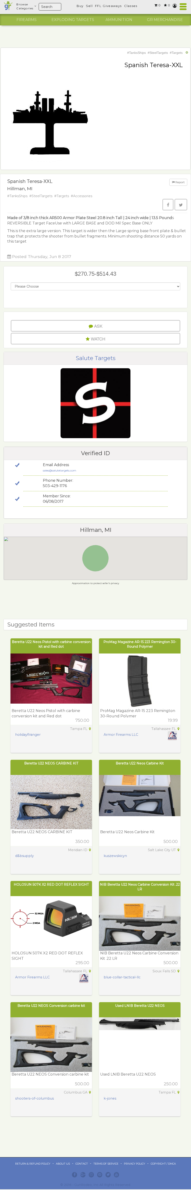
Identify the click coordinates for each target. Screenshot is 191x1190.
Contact (81, 1163)
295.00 (82, 962)
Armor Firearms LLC (121, 735)
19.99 (173, 720)
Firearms (27, 19)
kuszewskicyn (115, 856)
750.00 (82, 720)
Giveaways (112, 6)
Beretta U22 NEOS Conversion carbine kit (51, 1006)
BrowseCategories (24, 6)
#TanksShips (136, 53)
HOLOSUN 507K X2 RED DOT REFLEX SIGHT (51, 884)
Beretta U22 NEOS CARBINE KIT (51, 763)
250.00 (171, 1084)
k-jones (110, 1098)
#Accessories (81, 196)
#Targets (176, 53)
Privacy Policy (134, 1163)
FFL (98, 6)
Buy (80, 6)
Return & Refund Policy (32, 1163)
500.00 (171, 841)
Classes (130, 6)
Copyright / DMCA (163, 1163)
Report (180, 182)
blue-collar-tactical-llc (122, 977)
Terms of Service (105, 1163)
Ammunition (119, 19)
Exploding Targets (72, 19)
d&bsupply (24, 856)
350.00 (82, 841)
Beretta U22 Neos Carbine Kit (140, 763)
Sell (89, 6)
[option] (26, 19)
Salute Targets (96, 358)
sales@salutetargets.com (59, 470)
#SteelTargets (158, 53)
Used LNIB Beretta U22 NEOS (140, 1006)
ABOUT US (63, 1163)
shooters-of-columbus (34, 1098)
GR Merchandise (165, 19)
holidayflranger (28, 735)
